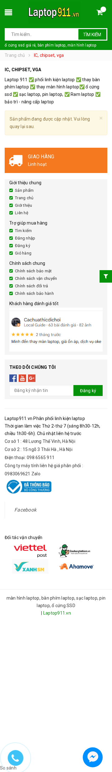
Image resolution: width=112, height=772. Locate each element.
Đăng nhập (25, 238)
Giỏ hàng (23, 253)
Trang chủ (24, 197)
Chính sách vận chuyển (36, 278)
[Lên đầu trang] (101, 741)
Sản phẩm (24, 190)
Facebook (25, 510)
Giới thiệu (23, 205)
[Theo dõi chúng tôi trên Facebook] (13, 378)
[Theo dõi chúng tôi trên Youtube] (22, 378)
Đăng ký (22, 245)
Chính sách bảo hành (34, 293)
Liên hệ (21, 212)
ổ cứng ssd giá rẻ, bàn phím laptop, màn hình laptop (50, 45)
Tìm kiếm (92, 34)
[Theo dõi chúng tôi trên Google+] (32, 378)
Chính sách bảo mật (33, 271)
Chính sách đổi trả (31, 286)
